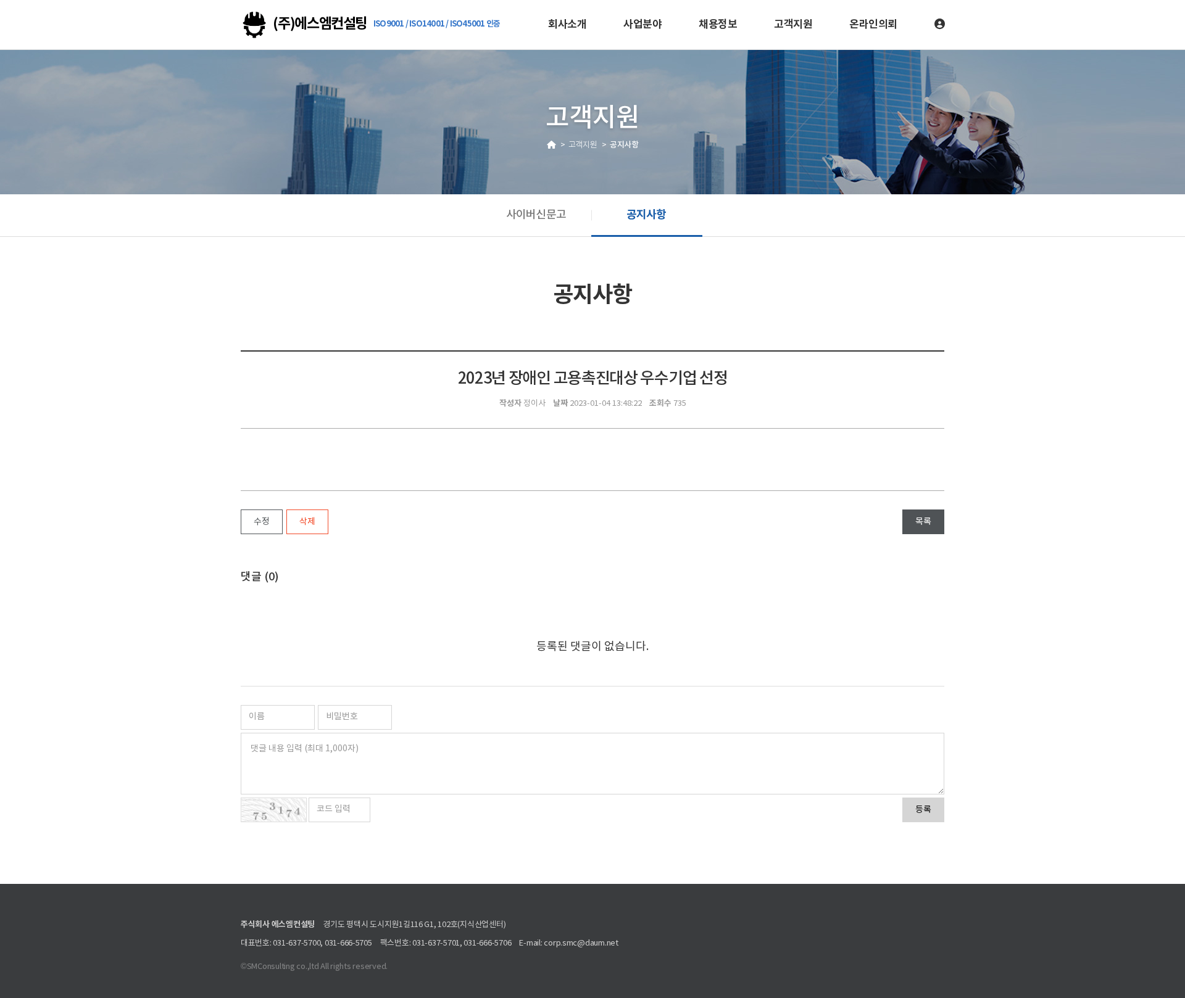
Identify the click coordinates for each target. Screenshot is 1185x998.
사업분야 (642, 24)
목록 (923, 522)
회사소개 (567, 24)
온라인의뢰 (873, 24)
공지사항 (646, 214)
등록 (923, 810)
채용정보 (718, 24)
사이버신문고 (535, 214)
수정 (262, 522)
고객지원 (793, 24)
